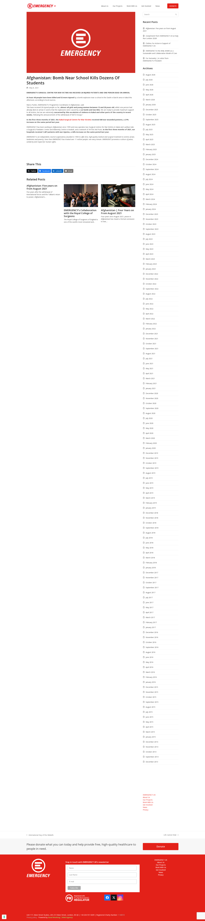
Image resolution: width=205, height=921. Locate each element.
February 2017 (151, 622)
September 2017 (152, 587)
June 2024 (149, 184)
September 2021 (152, 348)
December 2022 (152, 274)
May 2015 (149, 722)
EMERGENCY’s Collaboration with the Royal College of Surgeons (80, 213)
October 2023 (151, 224)
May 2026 (149, 90)
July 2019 (149, 478)
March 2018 (150, 558)
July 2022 (149, 299)
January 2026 (151, 104)
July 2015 (149, 712)
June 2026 (149, 85)
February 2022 (151, 324)
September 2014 (152, 757)
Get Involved (147, 805)
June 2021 (149, 363)
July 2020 (149, 418)
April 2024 (149, 194)
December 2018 (152, 513)
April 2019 (149, 493)
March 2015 (150, 732)
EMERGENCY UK (149, 795)
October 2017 (151, 582)
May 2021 (149, 368)
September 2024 (152, 169)
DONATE (172, 6)
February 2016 (151, 677)
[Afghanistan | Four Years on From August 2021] (118, 195)
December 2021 (152, 333)
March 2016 (150, 672)
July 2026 (149, 80)
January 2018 (151, 567)
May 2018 (149, 548)
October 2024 (151, 164)
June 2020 (149, 423)
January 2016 (151, 682)
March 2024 (150, 199)
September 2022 (152, 289)
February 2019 (151, 503)
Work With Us (148, 802)
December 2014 (152, 742)
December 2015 (152, 687)
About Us (146, 797)
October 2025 (151, 114)
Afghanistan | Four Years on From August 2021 (117, 212)
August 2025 (150, 124)
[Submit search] (176, 14)
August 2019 (150, 473)
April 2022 (149, 314)
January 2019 (151, 508)
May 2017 (149, 607)
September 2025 (152, 119)
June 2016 (149, 657)
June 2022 (149, 304)
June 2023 (149, 244)
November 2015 (152, 692)
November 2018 (152, 518)
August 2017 (150, 592)
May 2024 (149, 189)
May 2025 (149, 134)
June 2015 (149, 717)
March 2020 (150, 438)
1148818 (121, 915)
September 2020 (152, 408)
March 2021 (150, 378)
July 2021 (149, 358)
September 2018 (152, 528)
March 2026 (150, 100)
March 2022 (150, 319)
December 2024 (152, 159)
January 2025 (151, 154)
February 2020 (151, 443)
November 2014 (152, 747)
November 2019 (152, 458)
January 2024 (151, 209)
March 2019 (150, 498)
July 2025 (149, 129)
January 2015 (151, 737)
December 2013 (152, 762)
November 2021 (152, 338)
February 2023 (151, 264)
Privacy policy (32, 917)
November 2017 (152, 577)
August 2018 (150, 533)
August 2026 (150, 75)
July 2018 (149, 538)
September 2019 (152, 468)
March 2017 (150, 617)
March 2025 (150, 144)
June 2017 (149, 602)
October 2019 (151, 463)
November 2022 (152, 279)
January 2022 (151, 329)
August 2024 (150, 174)
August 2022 (150, 294)
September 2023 (152, 229)
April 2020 (149, 433)
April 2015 (149, 727)
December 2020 (152, 393)
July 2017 (149, 597)
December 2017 (152, 572)
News (145, 807)
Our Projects (148, 800)
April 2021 (149, 373)
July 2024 (149, 179)
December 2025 (152, 109)
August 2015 (150, 707)
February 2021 (151, 383)
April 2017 (149, 612)
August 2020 (150, 413)
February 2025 (151, 149)
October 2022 (151, 284)
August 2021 (150, 353)
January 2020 (151, 448)
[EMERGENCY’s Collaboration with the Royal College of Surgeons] (81, 195)
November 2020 (152, 398)
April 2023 (149, 254)
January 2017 (151, 627)
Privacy (145, 810)
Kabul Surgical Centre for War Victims (75, 120)
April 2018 (149, 553)
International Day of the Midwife (40, 835)
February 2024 (151, 204)
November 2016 (152, 637)
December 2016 (152, 632)
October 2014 (151, 752)
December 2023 (152, 214)
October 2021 (151, 343)
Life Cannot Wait (170, 835)
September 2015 (152, 702)
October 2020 (151, 403)
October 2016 (151, 642)
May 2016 (149, 662)
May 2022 (149, 309)
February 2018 (151, 562)
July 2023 (149, 239)
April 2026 (149, 95)
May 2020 (149, 428)
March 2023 (150, 259)
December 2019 (152, 453)
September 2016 (152, 647)
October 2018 (151, 523)
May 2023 (149, 249)
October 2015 (151, 697)
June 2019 (149, 483)
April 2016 (149, 667)
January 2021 (151, 388)
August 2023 (150, 234)
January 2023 (151, 269)
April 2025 (149, 139)
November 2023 (152, 219)
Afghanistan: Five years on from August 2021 (42, 187)
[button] (32, 171)
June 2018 (149, 543)
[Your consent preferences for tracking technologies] (4, 917)
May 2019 (149, 488)
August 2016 (150, 652)
